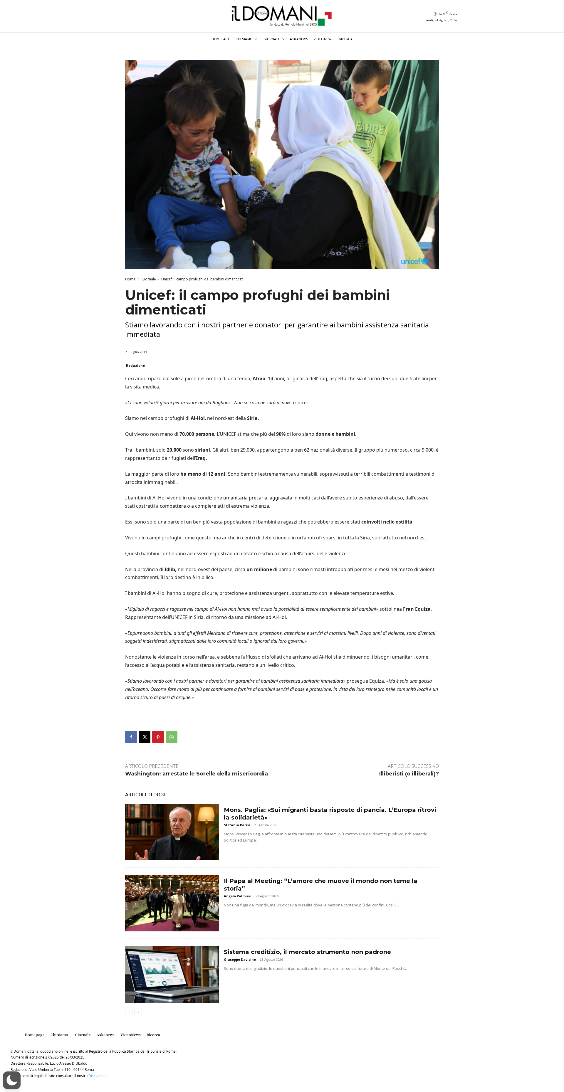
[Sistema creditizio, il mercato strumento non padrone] (172, 974)
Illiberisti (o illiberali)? (409, 773)
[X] (144, 737)
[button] (12, 1080)
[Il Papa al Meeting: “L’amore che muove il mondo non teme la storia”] (172, 903)
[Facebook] (131, 737)
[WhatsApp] (171, 737)
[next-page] (138, 1012)
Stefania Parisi (237, 825)
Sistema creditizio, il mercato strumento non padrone (307, 951)
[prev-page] (128, 1012)
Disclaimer (97, 1075)
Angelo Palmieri (237, 896)
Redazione (135, 365)
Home (130, 279)
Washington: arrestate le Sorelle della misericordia (196, 773)
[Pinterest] (158, 737)
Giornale (148, 279)
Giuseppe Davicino (240, 959)
